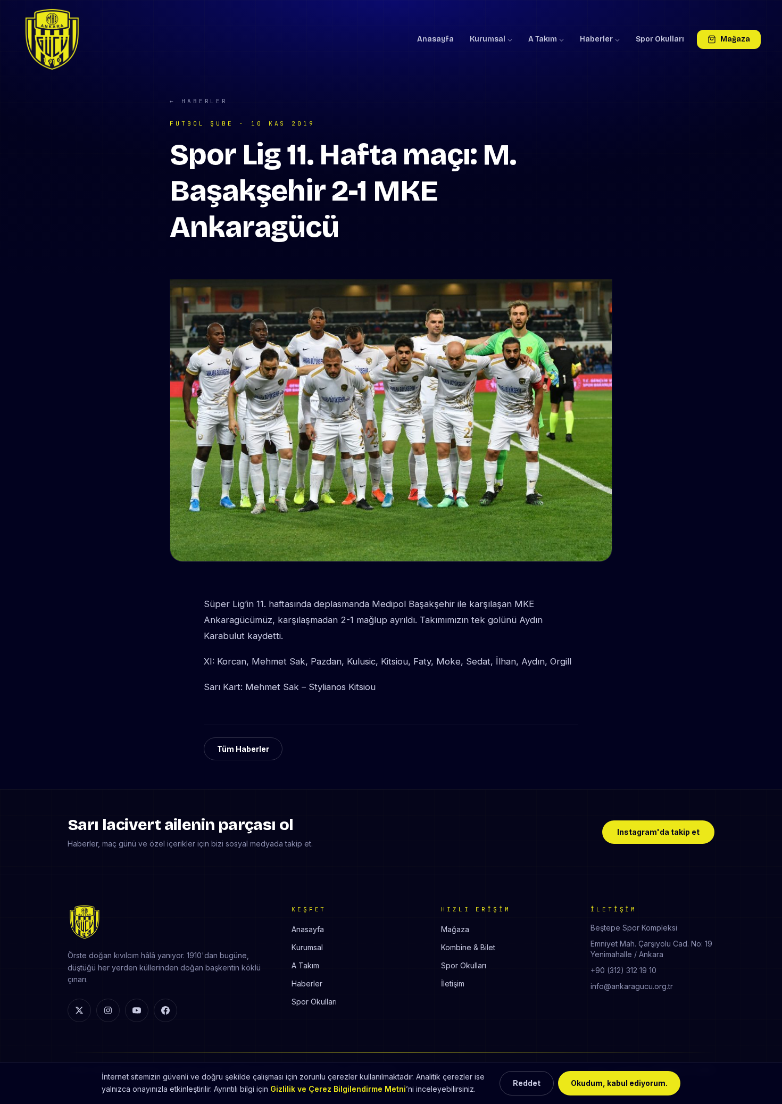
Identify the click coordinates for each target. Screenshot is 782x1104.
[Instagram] (108, 1010)
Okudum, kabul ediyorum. (619, 1083)
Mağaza (735, 39)
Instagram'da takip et (658, 831)
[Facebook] (165, 1010)
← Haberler (199, 101)
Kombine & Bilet (468, 947)
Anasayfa (435, 39)
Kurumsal (487, 39)
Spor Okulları (660, 39)
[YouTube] (136, 1010)
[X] (79, 1010)
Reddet (526, 1083)
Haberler (596, 39)
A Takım (542, 39)
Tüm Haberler (243, 748)
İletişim (452, 983)
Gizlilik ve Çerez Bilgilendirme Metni (338, 1088)
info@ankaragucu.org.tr (631, 986)
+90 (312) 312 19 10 (623, 970)
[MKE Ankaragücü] (52, 39)
